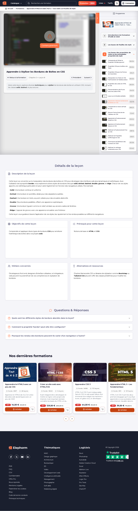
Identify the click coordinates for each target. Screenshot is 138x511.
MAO (46, 453)
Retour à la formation (17, 78)
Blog (10, 492)
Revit (81, 453)
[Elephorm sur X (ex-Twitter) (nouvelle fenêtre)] (16, 457)
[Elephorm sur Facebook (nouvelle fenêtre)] (11, 457)
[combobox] (51, 3)
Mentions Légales (15, 485)
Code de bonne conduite (18, 495)
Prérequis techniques (17, 498)
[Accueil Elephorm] (18, 448)
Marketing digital (50, 489)
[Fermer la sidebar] (97, 18)
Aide (10, 466)
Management (49, 479)
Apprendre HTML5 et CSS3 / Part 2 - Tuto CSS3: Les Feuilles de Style (51, 8)
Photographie (49, 482)
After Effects (84, 476)
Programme (120, 13)
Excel (81, 466)
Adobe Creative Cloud (87, 463)
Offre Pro (12, 479)
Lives (101, 3)
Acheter (18, 409)
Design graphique (50, 457)
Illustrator (82, 473)
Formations (20, 8)
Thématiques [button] (52, 447)
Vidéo (46, 469)
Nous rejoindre (14, 482)
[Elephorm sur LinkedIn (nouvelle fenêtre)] (28, 457)
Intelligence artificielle (52, 476)
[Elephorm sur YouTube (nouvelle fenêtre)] (22, 457)
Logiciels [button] (84, 447)
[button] (66, 419)
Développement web (52, 473)
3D (45, 466)
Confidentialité (14, 476)
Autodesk (82, 460)
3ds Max (82, 486)
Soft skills (47, 486)
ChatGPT (82, 489)
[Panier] (117, 3)
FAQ (10, 469)
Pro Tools (82, 482)
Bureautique (48, 463)
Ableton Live (84, 469)
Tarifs (110, 3)
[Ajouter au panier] (32, 409)
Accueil (10, 8)
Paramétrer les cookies (17, 489)
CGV (10, 473)
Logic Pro (82, 479)
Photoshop (83, 457)
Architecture (48, 460)
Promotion (87, 3)
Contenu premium (50, 46)
